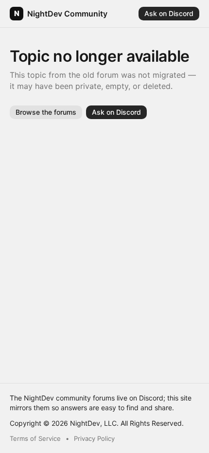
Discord (151, 398)
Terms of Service (35, 438)
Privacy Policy (94, 438)
